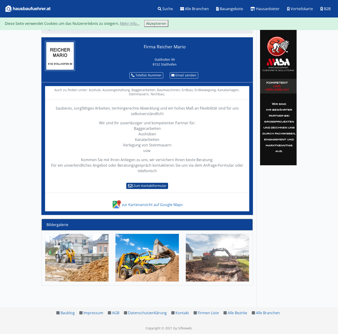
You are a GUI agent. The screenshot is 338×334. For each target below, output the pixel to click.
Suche (167, 8)
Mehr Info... (130, 23)
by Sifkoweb (182, 328)
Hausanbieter (267, 8)
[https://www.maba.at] (278, 96)
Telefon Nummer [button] (148, 75)
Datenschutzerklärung (147, 312)
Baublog (67, 312)
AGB (115, 312)
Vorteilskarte (301, 8)
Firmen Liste (208, 312)
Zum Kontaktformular (149, 185)
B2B (327, 8)
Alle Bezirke (237, 312)
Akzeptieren (156, 23)
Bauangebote (231, 8)
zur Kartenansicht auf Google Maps (152, 204)
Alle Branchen (196, 8)
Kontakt (182, 312)
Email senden (185, 75)
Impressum (93, 312)
